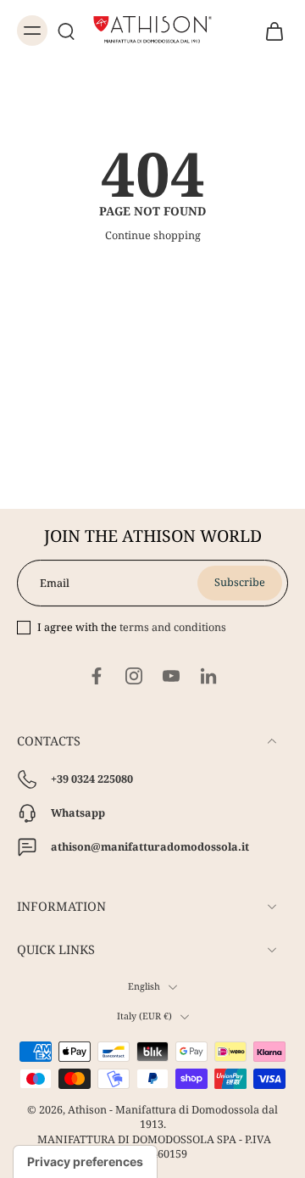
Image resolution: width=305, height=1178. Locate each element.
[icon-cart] (269, 30)
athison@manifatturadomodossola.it (150, 847)
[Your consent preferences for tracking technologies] (85, 1162)
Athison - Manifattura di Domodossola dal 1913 (173, 1117)
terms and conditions (172, 627)
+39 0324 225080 (92, 779)
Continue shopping (153, 235)
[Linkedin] (208, 676)
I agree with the (131, 627)
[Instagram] (133, 676)
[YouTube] (171, 676)
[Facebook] (96, 676)
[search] (66, 30)
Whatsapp (78, 813)
